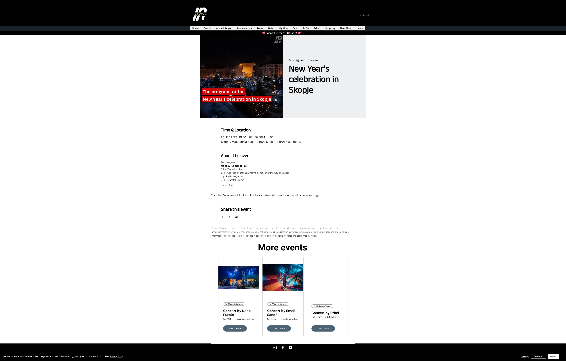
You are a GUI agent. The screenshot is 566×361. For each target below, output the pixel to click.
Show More (227, 185)
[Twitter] (275, 347)
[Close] (562, 356)
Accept (553, 356)
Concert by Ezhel (325, 313)
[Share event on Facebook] (222, 217)
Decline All (538, 356)
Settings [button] (525, 356)
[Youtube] (290, 347)
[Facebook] (283, 347)
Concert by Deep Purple (237, 313)
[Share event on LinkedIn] (236, 217)
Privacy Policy (116, 356)
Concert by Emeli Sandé (281, 313)
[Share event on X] (229, 217)
